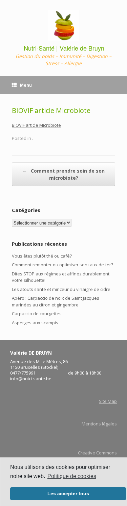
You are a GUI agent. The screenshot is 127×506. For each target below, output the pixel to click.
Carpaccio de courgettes (37, 313)
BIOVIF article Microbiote (36, 125)
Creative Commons (97, 453)
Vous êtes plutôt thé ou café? (42, 256)
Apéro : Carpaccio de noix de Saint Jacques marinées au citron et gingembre (55, 301)
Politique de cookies (71, 476)
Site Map (108, 401)
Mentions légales (99, 424)
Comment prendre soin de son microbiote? (63, 174)
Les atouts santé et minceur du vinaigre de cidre (61, 289)
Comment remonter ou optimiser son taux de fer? (62, 265)
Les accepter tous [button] (68, 493)
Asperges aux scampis (35, 323)
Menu (26, 85)
